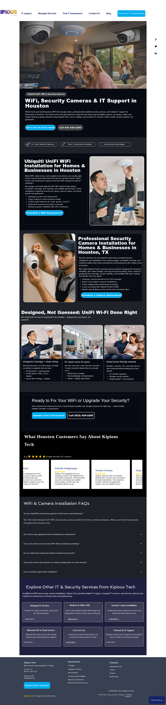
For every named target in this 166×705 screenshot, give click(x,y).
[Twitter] (155, 46)
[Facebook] (155, 39)
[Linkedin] (155, 53)
